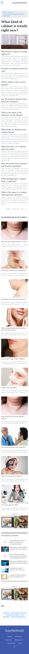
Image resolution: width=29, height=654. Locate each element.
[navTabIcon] (2, 3)
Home (4, 12)
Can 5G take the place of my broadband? (13, 447)
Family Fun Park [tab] (11, 643)
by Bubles (8, 209)
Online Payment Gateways (18, 613)
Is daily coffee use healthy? (9, 387)
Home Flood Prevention (18, 616)
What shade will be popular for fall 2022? (13, 299)
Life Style (10, 12)
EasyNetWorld (19, 2)
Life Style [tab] (9, 636)
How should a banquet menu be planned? (13, 270)
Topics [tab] (20, 643)
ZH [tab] (14, 646)
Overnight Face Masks (12, 615)
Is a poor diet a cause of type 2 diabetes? (13, 359)
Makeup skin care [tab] (19, 640)
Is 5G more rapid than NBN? (9, 505)
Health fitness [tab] (18, 636)
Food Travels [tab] (9, 640)
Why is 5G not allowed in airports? (11, 476)
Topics (22, 209)
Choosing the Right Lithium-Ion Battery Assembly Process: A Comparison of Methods (17, 542)
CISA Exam (6, 613)
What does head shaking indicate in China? (14, 241)
